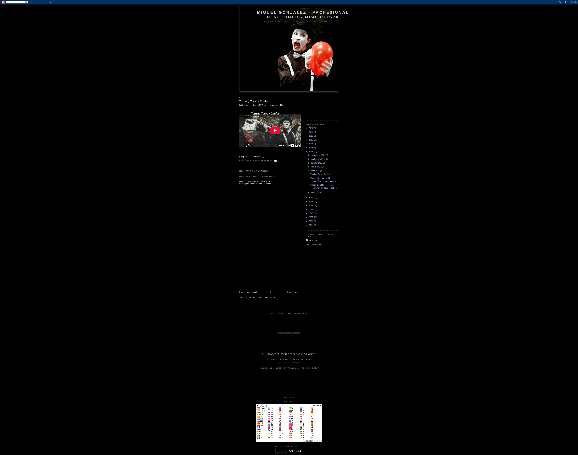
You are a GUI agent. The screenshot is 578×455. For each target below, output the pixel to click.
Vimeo (311, 354)
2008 (311, 221)
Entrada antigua (294, 292)
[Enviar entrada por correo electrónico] (275, 161)
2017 (311, 144)
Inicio (272, 292)
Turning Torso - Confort (254, 101)
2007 (311, 225)
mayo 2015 (316, 167)
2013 (311, 201)
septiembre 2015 (318, 159)
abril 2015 (315, 171)
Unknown (313, 240)
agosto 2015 (316, 163)
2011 (311, 209)
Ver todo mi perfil (315, 244)
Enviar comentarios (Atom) (263, 297)
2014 (311, 198)
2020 (311, 132)
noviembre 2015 (318, 155)
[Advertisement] (261, 270)
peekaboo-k (295, 354)
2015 (311, 151)
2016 (311, 148)
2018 (311, 140)
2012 (311, 205)
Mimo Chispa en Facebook (289, 363)
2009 (311, 217)
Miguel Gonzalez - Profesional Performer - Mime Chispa (303, 14)
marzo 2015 (316, 193)
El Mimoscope (271, 354)
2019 (311, 136)
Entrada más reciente (248, 292)
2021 (311, 128)
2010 (311, 213)
